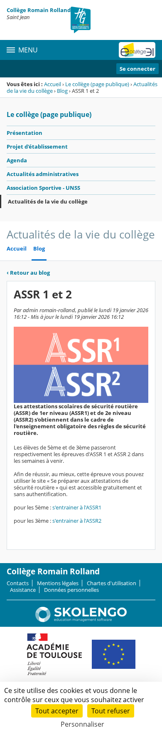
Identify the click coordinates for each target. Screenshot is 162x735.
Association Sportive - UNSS (43, 187)
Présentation (24, 133)
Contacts (18, 583)
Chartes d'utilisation (111, 583)
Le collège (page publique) (97, 84)
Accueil (52, 84)
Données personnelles (71, 589)
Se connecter (137, 68)
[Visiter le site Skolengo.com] (81, 620)
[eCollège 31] (137, 50)
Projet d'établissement (37, 146)
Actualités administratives (43, 174)
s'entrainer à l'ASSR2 (76, 520)
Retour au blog (28, 272)
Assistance (23, 589)
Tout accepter (57, 710)
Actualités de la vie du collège (48, 201)
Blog (62, 90)
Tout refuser (110, 710)
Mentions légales (58, 583)
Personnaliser (82, 724)
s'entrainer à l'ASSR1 (76, 507)
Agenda (17, 160)
